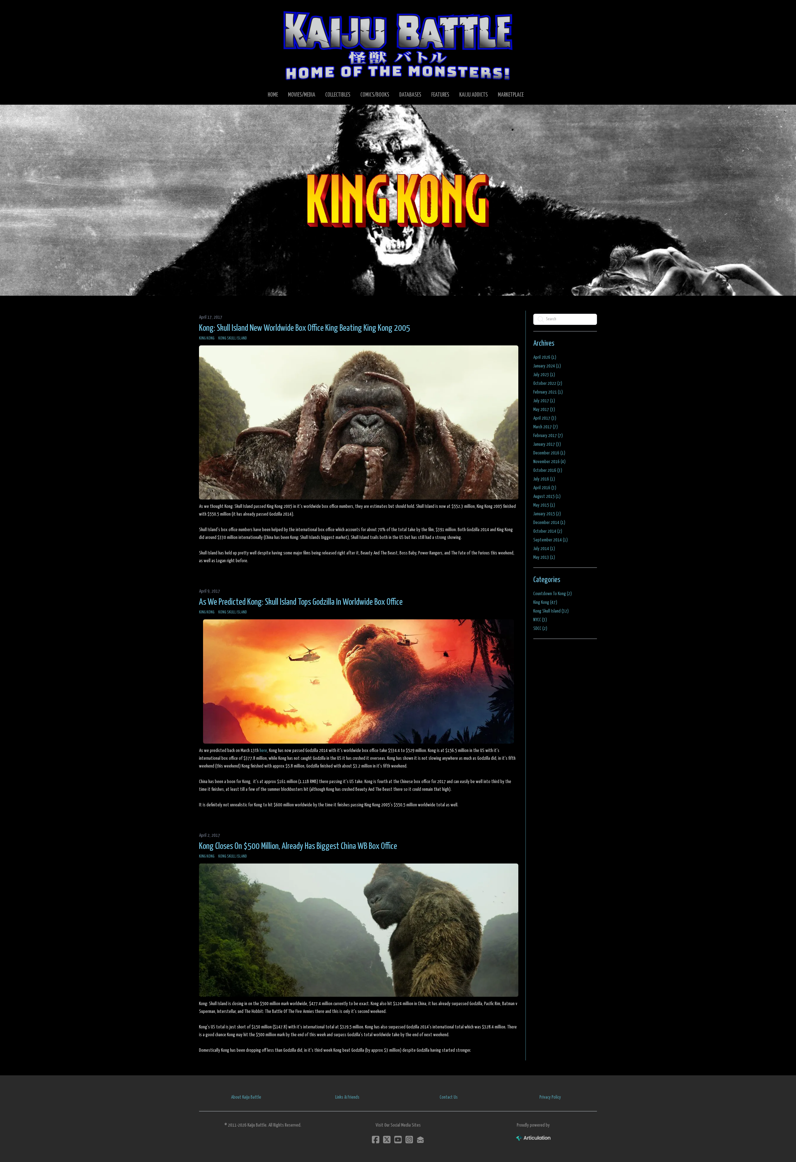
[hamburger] (211, 10)
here (263, 750)
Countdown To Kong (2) (552, 593)
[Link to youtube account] (398, 1139)
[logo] (398, 45)
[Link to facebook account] (375, 1139)
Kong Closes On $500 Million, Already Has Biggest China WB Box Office (298, 846)
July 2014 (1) (544, 548)
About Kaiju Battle (246, 1097)
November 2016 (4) (549, 461)
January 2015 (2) (547, 514)
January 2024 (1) (547, 366)
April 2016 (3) (544, 487)
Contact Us (449, 1097)
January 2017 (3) (547, 444)
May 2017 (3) (544, 409)
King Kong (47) (545, 602)
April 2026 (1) (544, 357)
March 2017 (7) (545, 427)
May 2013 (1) (544, 557)
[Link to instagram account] (409, 1139)
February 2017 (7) (548, 435)
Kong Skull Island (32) (551, 611)
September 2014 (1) (550, 540)
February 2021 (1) (548, 392)
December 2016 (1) (549, 453)
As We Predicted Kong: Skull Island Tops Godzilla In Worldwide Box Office (301, 602)
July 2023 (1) (544, 374)
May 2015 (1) (544, 505)
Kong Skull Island (232, 338)
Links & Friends (347, 1097)
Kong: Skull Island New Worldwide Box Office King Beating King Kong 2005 (304, 328)
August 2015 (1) (547, 496)
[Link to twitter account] (387, 1139)
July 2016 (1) (544, 479)
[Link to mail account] (420, 1139)
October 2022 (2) (547, 383)
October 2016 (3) (547, 470)
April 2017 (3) (544, 418)
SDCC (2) (540, 628)
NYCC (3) (540, 619)
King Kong (207, 338)
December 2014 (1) (549, 522)
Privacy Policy (550, 1097)
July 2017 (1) (544, 401)
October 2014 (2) (547, 531)
